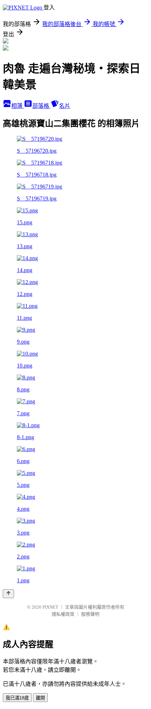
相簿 (17, 106)
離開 (40, 698)
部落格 (41, 106)
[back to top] (8, 593)
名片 (64, 106)
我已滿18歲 (17, 698)
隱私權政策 (63, 614)
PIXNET (50, 607)
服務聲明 (90, 614)
